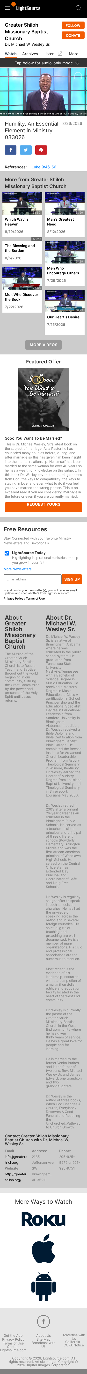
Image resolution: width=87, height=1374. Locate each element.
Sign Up (72, 579)
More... (75, 54)
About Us (43, 1335)
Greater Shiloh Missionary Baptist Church (26, 31)
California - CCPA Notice (74, 1343)
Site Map (43, 1339)
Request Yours (43, 504)
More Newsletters (17, 569)
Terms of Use (35, 598)
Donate (73, 35)
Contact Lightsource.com (13, 1348)
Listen (49, 54)
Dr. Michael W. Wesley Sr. (27, 44)
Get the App (13, 1335)
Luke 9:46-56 (44, 167)
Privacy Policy (13, 598)
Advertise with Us (74, 1336)
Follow (73, 25)
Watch (11, 54)
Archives (30, 54)
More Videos (43, 344)
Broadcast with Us (43, 1344)
